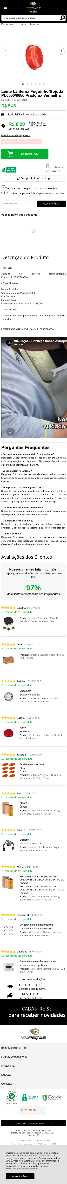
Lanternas (35, 24)
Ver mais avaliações (33, 979)
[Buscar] (62, 17)
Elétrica (22, 24)
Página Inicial (8, 24)
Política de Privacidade (25, 1168)
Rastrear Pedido (19, 1048)
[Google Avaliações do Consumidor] (32, 1110)
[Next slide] (61, 51)
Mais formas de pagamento (15, 135)
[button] (23, 84)
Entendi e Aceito (20, 1176)
